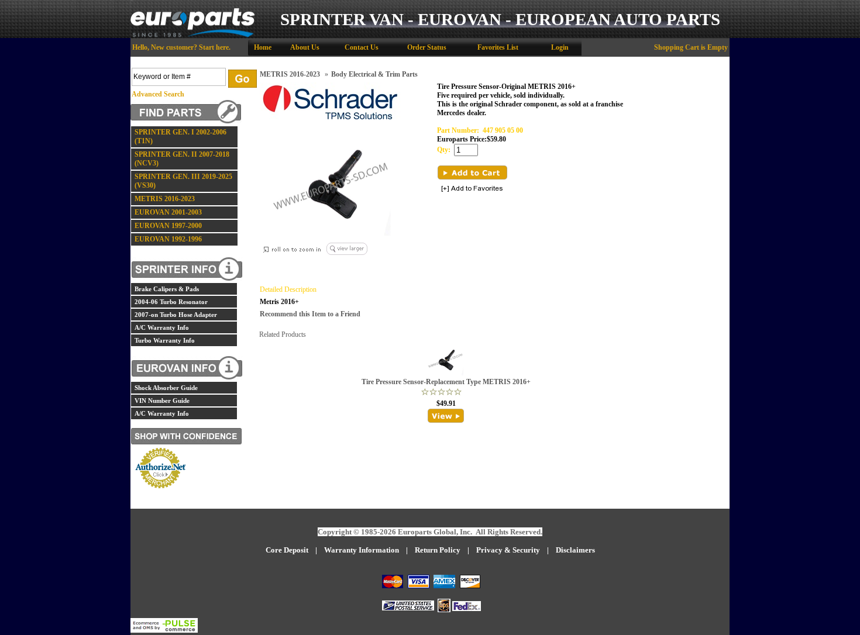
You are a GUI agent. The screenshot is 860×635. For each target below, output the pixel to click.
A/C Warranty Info (162, 327)
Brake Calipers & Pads (167, 288)
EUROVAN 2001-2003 (168, 212)
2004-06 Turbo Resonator (171, 301)
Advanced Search (158, 94)
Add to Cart (472, 172)
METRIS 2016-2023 (165, 199)
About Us (304, 47)
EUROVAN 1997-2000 (168, 226)
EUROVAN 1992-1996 (168, 239)
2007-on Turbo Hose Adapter (176, 314)
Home (262, 47)
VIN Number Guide (162, 400)
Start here (214, 47)
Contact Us (362, 47)
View (446, 415)
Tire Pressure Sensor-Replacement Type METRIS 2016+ (446, 382)
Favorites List (497, 47)
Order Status (426, 47)
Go (242, 79)
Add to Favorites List (472, 189)
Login (560, 47)
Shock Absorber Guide (166, 387)
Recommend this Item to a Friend (310, 314)
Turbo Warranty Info (165, 340)
